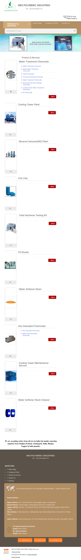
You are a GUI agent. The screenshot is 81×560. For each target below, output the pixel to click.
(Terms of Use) (16, 552)
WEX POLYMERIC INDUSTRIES (34, 7)
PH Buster (23, 252)
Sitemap (11, 481)
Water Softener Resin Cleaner (34, 400)
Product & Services (13, 25)
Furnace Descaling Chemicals (33, 77)
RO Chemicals (27, 92)
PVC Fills (23, 178)
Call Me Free (56, 540)
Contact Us (66, 23)
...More (52, 96)
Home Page (37, 23)
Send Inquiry (26, 540)
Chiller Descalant (28, 74)
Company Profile (51, 23)
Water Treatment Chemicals (34, 61)
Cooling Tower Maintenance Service (34, 364)
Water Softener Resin (30, 289)
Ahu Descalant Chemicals (32, 326)
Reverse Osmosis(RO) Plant (33, 141)
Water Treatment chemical (32, 66)
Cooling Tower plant (29, 104)
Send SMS (41, 540)
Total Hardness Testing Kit (33, 215)
